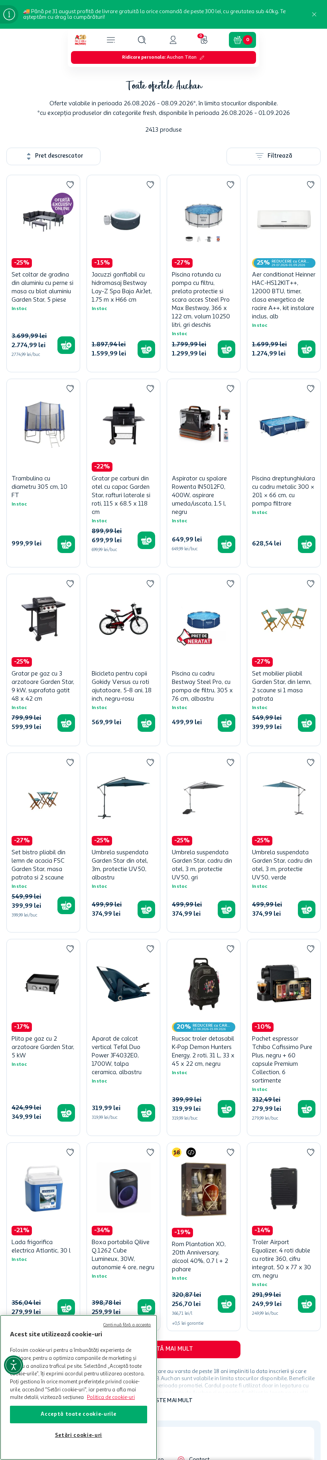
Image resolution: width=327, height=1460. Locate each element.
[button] (142, 40)
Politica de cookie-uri (111, 1397)
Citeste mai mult (168, 1400)
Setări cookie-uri (78, 1435)
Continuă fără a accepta (127, 1325)
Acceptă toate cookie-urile (78, 1414)
